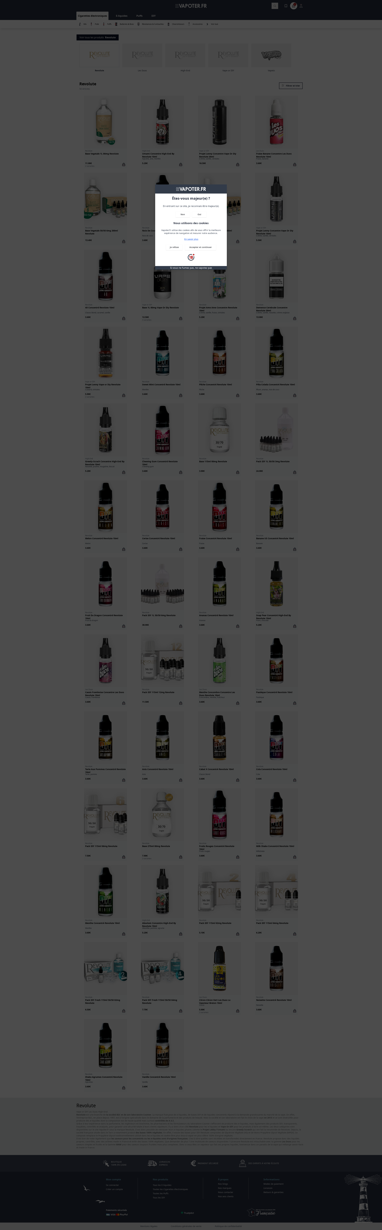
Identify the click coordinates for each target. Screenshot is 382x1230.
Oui (199, 214)
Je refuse (174, 247)
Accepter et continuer (200, 247)
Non (183, 214)
